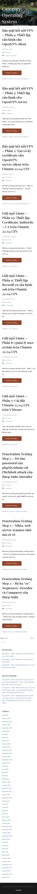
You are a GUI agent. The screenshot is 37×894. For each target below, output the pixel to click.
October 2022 (6, 756)
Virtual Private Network (21, 79)
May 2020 (5, 849)
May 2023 (5, 737)
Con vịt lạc (7, 52)
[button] (32, 4)
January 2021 (6, 823)
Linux (10, 266)
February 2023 (6, 744)
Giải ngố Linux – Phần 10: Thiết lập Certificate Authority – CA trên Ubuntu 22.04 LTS (17, 222)
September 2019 (7, 874)
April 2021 (5, 814)
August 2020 (6, 839)
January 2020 (6, 861)
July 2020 (5, 842)
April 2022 (5, 776)
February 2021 (6, 820)
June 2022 (5, 769)
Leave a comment (10, 55)
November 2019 (7, 868)
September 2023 (7, 728)
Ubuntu (11, 79)
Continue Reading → (11, 73)
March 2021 (5, 817)
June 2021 (5, 807)
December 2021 (7, 788)
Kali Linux (12, 511)
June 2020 (5, 845)
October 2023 (6, 725)
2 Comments (8, 305)
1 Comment (8, 113)
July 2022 (5, 766)
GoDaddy (18, 890)
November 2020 (7, 829)
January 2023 (6, 747)
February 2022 (6, 782)
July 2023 (5, 734)
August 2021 (6, 801)
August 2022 (6, 763)
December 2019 (7, 865)
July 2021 (5, 804)
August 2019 (6, 877)
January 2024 (6, 718)
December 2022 (7, 750)
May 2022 (5, 772)
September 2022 (7, 760)
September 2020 (7, 836)
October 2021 (6, 795)
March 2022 (5, 779)
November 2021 (7, 791)
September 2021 (7, 798)
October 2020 (6, 833)
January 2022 (6, 785)
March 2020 (5, 855)
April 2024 (5, 715)
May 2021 (5, 810)
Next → (33, 638)
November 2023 (7, 721)
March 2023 (5, 741)
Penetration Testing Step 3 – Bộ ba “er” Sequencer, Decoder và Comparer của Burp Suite (17, 588)
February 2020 (6, 858)
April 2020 (5, 852)
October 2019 (6, 871)
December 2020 (7, 826)
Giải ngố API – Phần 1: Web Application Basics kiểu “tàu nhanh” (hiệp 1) (17, 700)
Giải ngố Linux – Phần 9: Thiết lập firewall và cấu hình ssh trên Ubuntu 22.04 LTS (17, 284)
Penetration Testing (21, 511)
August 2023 (6, 731)
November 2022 (7, 753)
